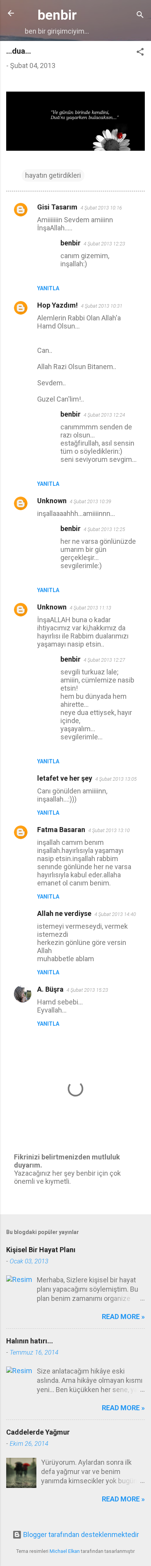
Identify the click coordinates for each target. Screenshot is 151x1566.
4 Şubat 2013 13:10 (109, 830)
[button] (140, 53)
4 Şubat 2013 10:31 (101, 306)
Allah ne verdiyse (64, 913)
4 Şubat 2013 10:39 (90, 501)
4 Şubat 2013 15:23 (87, 990)
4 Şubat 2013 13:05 (116, 779)
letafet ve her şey (64, 778)
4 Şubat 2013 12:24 (104, 415)
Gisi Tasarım (57, 207)
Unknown (52, 501)
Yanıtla (48, 288)
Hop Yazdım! (57, 305)
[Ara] (140, 15)
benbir (57, 15)
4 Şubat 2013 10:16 (101, 208)
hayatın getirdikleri (53, 175)
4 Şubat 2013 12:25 (104, 529)
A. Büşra (50, 989)
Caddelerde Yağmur (38, 1432)
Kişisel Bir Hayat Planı (41, 1250)
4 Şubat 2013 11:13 (90, 608)
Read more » (123, 1316)
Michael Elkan (65, 1551)
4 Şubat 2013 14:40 (115, 914)
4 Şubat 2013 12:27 (104, 660)
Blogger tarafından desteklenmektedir (80, 1534)
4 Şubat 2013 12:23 (104, 244)
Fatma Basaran (61, 830)
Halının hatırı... (29, 1341)
